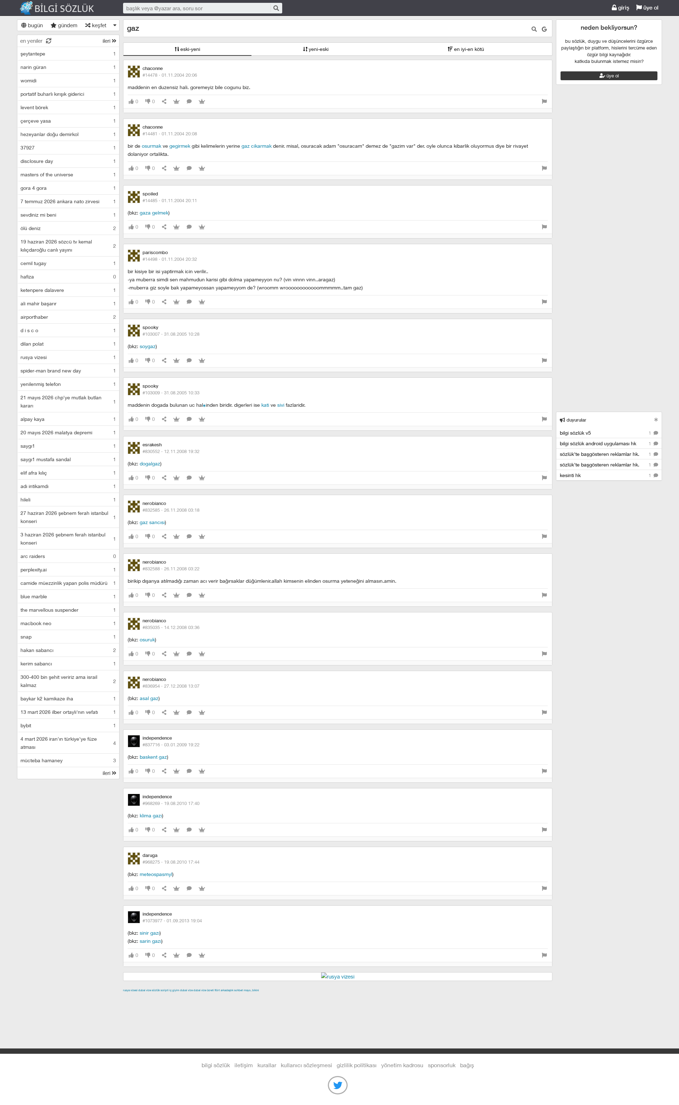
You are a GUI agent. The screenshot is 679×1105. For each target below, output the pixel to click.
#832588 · (171, 568)
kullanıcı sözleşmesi (306, 1065)
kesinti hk (606, 475)
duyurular (575, 420)
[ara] (276, 8)
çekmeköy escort (299, 998)
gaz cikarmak (257, 146)
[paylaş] (164, 101)
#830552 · (171, 451)
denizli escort (234, 998)
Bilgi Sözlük (63, 8)
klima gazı (151, 815)
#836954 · (171, 686)
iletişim (243, 1065)
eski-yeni (189, 49)
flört (217, 990)
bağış (467, 1065)
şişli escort (424, 998)
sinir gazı (149, 933)
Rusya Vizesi (130, 990)
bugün (35, 25)
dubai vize (144, 990)
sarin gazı (150, 941)
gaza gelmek (154, 213)
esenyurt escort (456, 998)
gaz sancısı (152, 522)
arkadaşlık (227, 990)
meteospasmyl (156, 874)
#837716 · (171, 744)
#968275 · (171, 862)
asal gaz (149, 698)
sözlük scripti (160, 990)
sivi (280, 405)
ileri (107, 40)
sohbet (238, 990)
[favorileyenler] (202, 101)
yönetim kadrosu (402, 1065)
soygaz (148, 346)
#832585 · (171, 510)
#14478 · (170, 75)
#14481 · (170, 133)
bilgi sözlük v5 (606, 433)
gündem (67, 25)
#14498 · (170, 259)
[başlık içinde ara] (534, 29)
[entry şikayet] (544, 101)
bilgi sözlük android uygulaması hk (606, 443)
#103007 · (171, 334)
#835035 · (171, 627)
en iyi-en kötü (468, 49)
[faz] (204, 405)
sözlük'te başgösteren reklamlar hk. (606, 454)
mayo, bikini (251, 990)
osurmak (151, 146)
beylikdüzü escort (497, 998)
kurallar (266, 1065)
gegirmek (179, 146)
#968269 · (171, 803)
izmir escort (137, 998)
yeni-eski (318, 49)
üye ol (650, 7)
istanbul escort (392, 998)
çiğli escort (264, 998)
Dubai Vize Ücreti (203, 990)
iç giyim (174, 990)
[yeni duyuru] (656, 419)
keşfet (98, 25)
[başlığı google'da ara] (544, 29)
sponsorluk (441, 1065)
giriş (623, 7)
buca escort (203, 998)
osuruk (147, 639)
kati (265, 405)
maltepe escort (170, 998)
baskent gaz (153, 757)
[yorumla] (189, 101)
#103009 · (171, 392)
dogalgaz (150, 463)
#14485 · (170, 200)
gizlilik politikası (357, 1065)
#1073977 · (172, 920)
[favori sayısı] (176, 101)
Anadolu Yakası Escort (347, 998)
